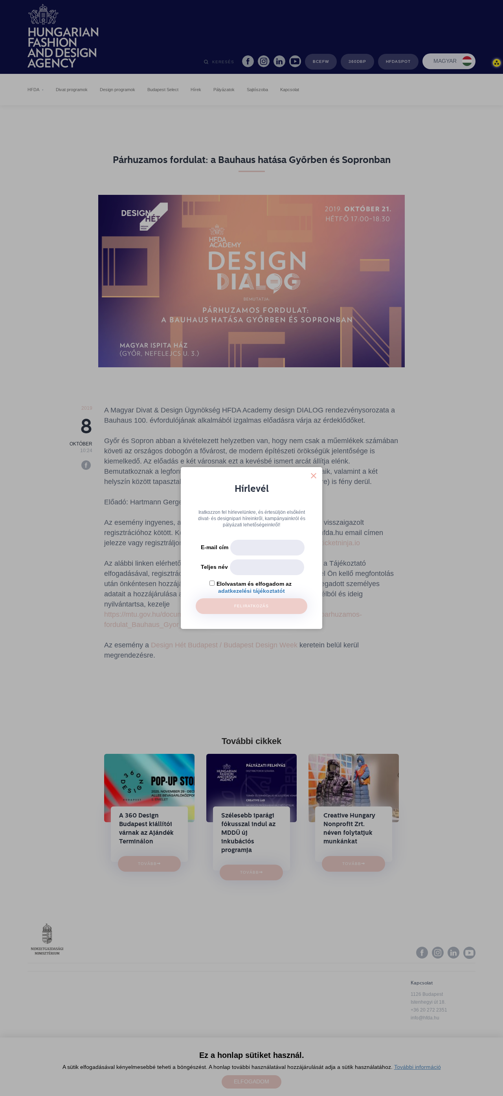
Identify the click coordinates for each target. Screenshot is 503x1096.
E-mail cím (214, 547)
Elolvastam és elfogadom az (254, 584)
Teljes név (214, 567)
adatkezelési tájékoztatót (251, 591)
